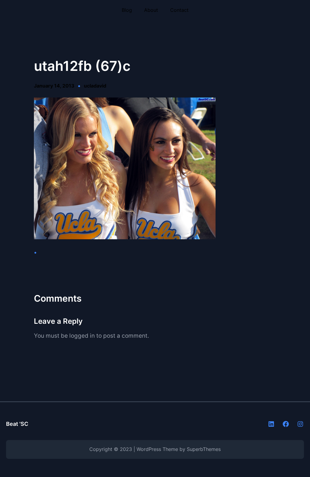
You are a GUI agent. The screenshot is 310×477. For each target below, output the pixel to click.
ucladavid (95, 86)
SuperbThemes (204, 449)
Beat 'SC (17, 424)
